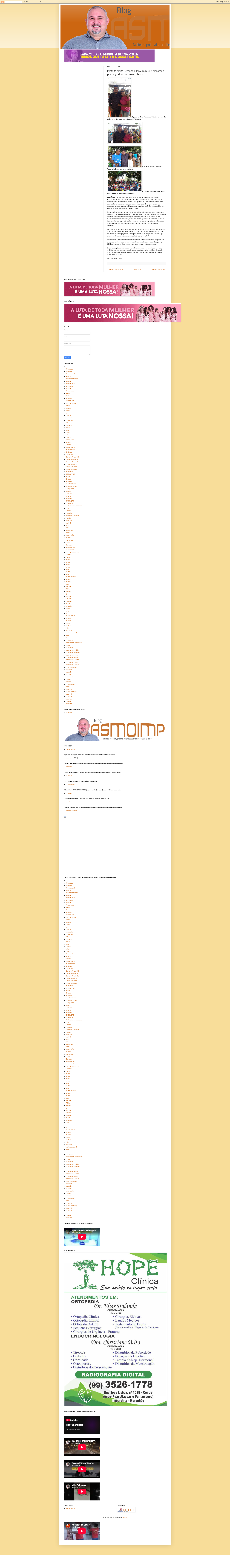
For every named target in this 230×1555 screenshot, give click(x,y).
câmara (68, 408)
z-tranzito (69, 704)
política (68, 572)
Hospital (68, 518)
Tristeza (68, 625)
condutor (69, 415)
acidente (69, 381)
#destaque (69, 369)
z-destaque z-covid (72, 655)
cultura (68, 435)
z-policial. (69, 694)
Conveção (69, 420)
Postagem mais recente (115, 269)
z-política (69, 699)
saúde (68, 608)
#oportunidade (70, 374)
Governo (69, 511)
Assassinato (70, 391)
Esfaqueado (70, 489)
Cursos (68, 437)
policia (68, 559)
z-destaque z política (72, 650)
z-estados (69, 672)
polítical (68, 579)
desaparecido (70, 450)
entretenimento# (71, 486)
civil (67, 413)
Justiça (68, 525)
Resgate (68, 599)
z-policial (69, 689)
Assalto (68, 388)
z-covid (68, 645)
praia (67, 584)
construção (69, 418)
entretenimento (71, 484)
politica (68, 569)
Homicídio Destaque (72, 515)
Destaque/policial (71, 464)
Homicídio (69, 513)
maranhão (69, 530)
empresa (69, 481)
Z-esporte (69, 669)
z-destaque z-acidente (73, 652)
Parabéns (69, 555)
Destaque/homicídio (72, 462)
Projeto (68, 591)
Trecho (68, 623)
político (68, 581)
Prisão (68, 589)
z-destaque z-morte (72, 657)
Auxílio (68, 393)
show (67, 611)
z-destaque (69, 647)
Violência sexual (71, 633)
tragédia (68, 618)
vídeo (67, 628)
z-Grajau (69, 674)
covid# (68, 427)
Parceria (68, 557)
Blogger (124, 1517)
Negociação (70, 535)
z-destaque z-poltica (72, 665)
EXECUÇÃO (70, 501)
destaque (69, 452)
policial (68, 564)
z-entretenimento (71, 667)
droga (68, 476)
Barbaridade (70, 401)
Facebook (69, 712)
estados (68, 496)
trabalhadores (70, 616)
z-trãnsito (69, 701)
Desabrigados (70, 447)
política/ (68, 574)
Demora (68, 445)
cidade (68, 410)
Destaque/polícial (71, 467)
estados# (69, 498)
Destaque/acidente (72, 459)
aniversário (69, 386)
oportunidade (70, 550)
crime (67, 430)
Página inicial (137, 269)
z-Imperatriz (70, 677)
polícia (68, 562)
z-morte (68, 682)
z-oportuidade (70, 684)
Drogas (68, 479)
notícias (68, 538)
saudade (69, 606)
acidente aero (70, 383)
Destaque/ (69, 454)
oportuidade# (70, 547)
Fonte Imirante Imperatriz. (74, 506)
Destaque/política (71, 469)
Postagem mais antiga (158, 269)
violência (69, 630)
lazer (67, 528)
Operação (69, 545)
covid (67, 423)
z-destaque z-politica (72, 662)
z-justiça (68, 679)
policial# (68, 567)
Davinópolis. (70, 440)
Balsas (68, 396)
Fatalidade (69, 503)
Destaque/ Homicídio (73, 457)
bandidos (69, 398)
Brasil (68, 406)
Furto (67, 508)
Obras (68, 542)
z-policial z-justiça (72, 691)
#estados (69, 371)
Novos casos (70, 540)
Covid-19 (69, 425)
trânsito (68, 621)
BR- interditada (71, 403)
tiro (67, 613)
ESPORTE (69, 494)
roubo (68, 603)
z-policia (68, 687)
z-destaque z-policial (72, 660)
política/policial (71, 577)
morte (68, 533)
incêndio (69, 523)
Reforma (69, 596)
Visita (67, 635)
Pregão (68, 586)
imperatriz (69, 520)
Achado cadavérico (72, 379)
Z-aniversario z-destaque (74, 643)
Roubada (69, 601)
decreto (68, 442)
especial (68, 491)
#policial (68, 376)
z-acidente (69, 640)
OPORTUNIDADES (72, 552)
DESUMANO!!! (70, 474)
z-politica (69, 696)
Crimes (68, 432)
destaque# (69, 471)
